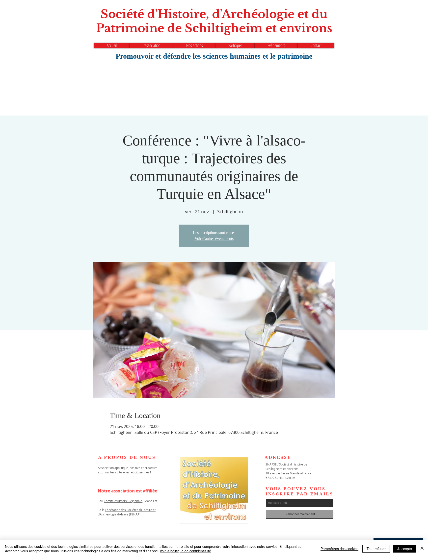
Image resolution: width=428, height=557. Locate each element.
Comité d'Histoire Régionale (123, 501)
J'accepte (404, 548)
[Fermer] (422, 548)
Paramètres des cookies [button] (339, 548)
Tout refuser (376, 548)
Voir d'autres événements (214, 238)
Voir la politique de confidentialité (185, 550)
